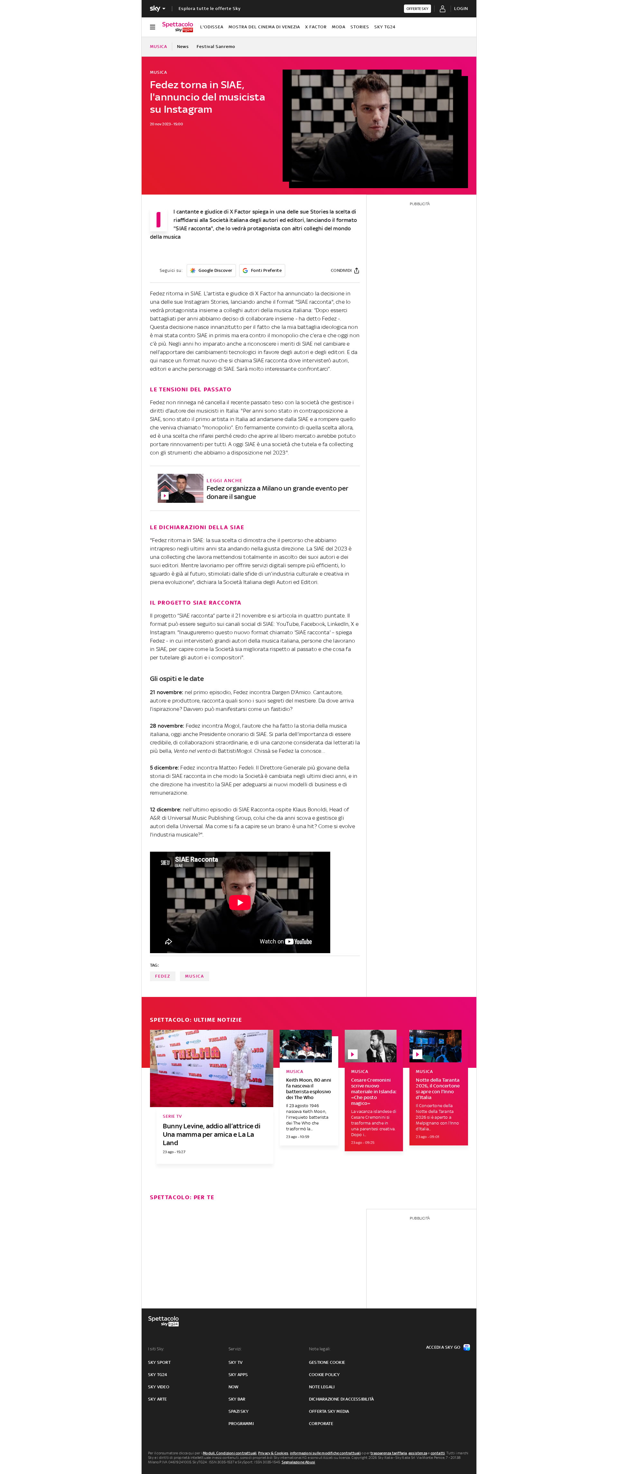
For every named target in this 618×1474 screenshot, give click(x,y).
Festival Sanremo (216, 46)
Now (234, 1386)
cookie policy (324, 1374)
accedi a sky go (443, 1347)
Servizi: (235, 1348)
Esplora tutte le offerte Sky (210, 8)
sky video (158, 1386)
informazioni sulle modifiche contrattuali (325, 1453)
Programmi (241, 1423)
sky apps (238, 1374)
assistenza (417, 1453)
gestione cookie (327, 1362)
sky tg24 (157, 1374)
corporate (321, 1423)
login (461, 8)
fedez (162, 976)
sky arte (157, 1399)
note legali (321, 1386)
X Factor (316, 26)
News (183, 46)
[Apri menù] (152, 27)
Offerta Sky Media (329, 1411)
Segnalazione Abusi (298, 1462)
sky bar (237, 1399)
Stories (360, 26)
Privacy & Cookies (273, 1453)
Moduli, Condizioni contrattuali (230, 1453)
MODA (338, 26)
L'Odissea (211, 26)
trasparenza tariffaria (388, 1453)
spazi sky (238, 1411)
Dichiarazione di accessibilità (341, 1399)
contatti (438, 1453)
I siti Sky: (156, 1348)
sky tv (235, 1362)
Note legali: (320, 1348)
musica (194, 976)
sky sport (159, 1362)
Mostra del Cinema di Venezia (264, 26)
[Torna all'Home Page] (178, 27)
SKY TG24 (385, 26)
